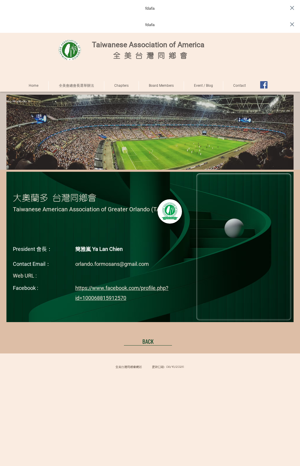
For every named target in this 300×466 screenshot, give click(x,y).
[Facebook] (263, 85)
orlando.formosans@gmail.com (112, 264)
